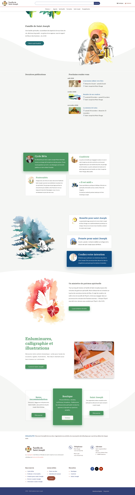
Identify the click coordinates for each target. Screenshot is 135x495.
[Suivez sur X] (97, 469)
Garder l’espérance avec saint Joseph (43, 80)
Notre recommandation (39, 398)
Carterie (129, 3)
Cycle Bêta (41, 156)
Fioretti (45, 82)
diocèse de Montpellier (37, 457)
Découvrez (38, 415)
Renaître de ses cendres (91, 94)
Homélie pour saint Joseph (93, 218)
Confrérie (84, 157)
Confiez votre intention (91, 254)
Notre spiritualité (34, 43)
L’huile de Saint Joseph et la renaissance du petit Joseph (45, 124)
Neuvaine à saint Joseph (34, 481)
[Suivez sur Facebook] (92, 469)
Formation (69, 9)
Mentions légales (97, 491)
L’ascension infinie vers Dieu (93, 81)
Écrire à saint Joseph (34, 479)
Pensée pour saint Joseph (92, 238)
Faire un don (53, 471)
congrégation (30, 454)
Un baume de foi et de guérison (40, 103)
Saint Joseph (77, 9)
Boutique (120, 3)
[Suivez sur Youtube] (101, 469)
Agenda (55, 9)
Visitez (67, 418)
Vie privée (106, 491)
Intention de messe (55, 474)
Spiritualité (62, 9)
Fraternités (42, 177)
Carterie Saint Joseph (36, 367)
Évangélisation (86, 9)
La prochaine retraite (79, 308)
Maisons (47, 9)
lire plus (29, 92)
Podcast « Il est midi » (34, 474)
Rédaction (31, 82)
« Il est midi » (86, 182)
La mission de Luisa (90, 108)
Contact (51, 478)
